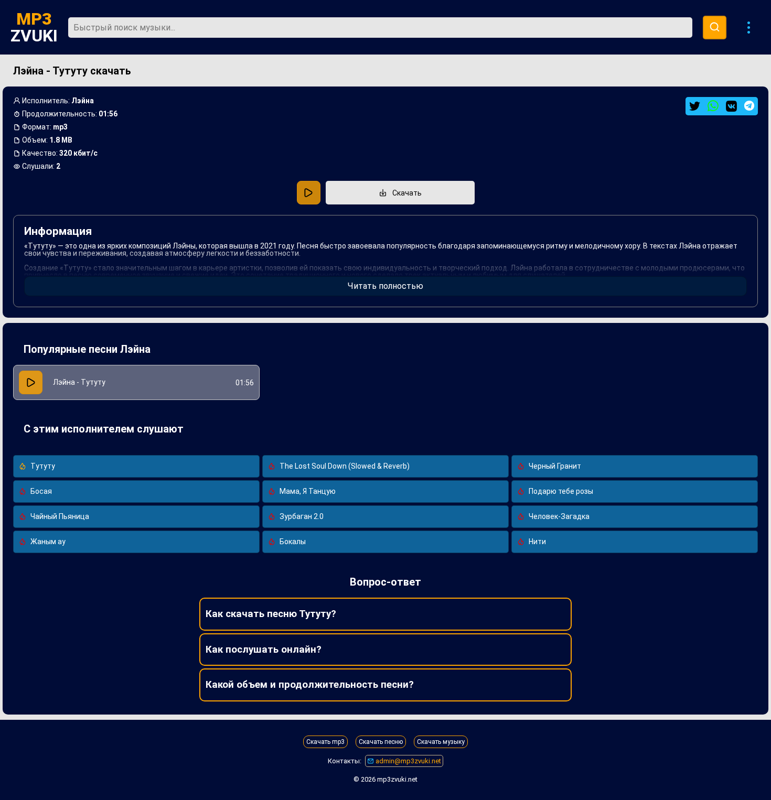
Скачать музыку (441, 741)
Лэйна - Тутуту (79, 382)
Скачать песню (381, 741)
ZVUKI (34, 27)
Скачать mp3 (325, 741)
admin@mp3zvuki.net (407, 761)
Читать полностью (385, 286)
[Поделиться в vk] (731, 106)
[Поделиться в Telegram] (749, 106)
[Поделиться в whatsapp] (713, 106)
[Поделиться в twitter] (694, 106)
